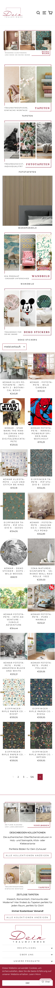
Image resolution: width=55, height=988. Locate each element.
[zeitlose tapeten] (27, 877)
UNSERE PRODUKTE (27, 961)
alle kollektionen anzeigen (27, 855)
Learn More (35, 974)
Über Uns (27, 955)
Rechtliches (26, 948)
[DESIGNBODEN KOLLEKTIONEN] (27, 815)
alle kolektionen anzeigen (27, 917)
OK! (27, 983)
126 (32, 777)
